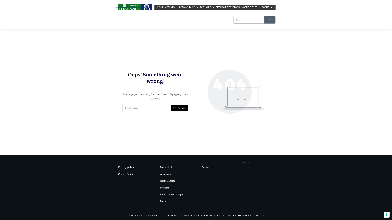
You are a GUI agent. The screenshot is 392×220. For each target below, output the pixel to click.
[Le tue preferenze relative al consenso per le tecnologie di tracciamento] (387, 215)
